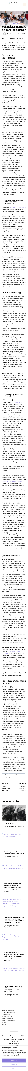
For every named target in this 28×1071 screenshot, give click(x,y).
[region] (14, 1058)
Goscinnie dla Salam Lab (12, 856)
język (11, 774)
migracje (4, 777)
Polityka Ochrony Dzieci (8, 1020)
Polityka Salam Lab (7, 1016)
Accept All (14, 1060)
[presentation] (14, 813)
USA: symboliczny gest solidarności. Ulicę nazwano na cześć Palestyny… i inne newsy (14, 954)
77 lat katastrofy (9, 823)
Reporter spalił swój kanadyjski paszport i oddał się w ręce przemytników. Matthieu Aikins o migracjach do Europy (14, 920)
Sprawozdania (6, 1014)
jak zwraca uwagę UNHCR (18, 207)
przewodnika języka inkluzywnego (12, 481)
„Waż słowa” (19, 402)
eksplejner (5, 774)
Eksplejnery (14, 23)
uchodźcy (12, 777)
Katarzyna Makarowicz (12, 889)
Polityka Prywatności (7, 1018)
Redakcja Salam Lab (11, 826)
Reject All (14, 1068)
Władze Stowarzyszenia (8, 1012)
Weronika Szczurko (11, 33)
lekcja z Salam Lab (19, 774)
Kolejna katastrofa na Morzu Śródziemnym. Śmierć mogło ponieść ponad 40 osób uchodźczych (13, 989)
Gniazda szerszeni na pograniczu (22, 787)
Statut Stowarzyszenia (8, 1010)
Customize (14, 1064)
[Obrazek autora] (4, 33)
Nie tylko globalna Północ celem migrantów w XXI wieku (14, 853)
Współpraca (5, 1025)
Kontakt (4, 1023)
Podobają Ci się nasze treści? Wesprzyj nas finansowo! (14, 395)
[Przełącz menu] (24, 4)
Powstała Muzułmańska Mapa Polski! (6, 787)
